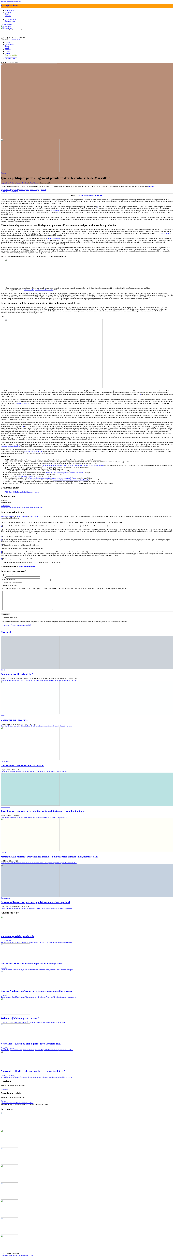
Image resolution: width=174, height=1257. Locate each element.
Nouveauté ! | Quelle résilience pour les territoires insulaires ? (33, 1071)
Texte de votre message (9, 585)
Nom (4, 577)
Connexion (5, 625)
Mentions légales (24, 1255)
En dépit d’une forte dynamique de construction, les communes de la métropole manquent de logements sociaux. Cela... (39, 863)
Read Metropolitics (11, 55)
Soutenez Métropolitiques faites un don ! (10, 6)
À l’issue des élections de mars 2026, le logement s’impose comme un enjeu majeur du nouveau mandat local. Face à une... (40, 680)
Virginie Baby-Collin (7, 183)
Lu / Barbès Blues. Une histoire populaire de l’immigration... (32, 963)
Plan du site (4, 1255)
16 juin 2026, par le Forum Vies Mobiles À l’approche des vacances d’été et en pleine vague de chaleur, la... (35, 1022)
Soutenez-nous (15, 39)
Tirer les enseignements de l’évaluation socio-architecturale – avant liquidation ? (42, 811)
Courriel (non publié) (9, 579)
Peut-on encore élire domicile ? (17, 674)
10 (23, 426)
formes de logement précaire (33, 451)
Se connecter (13, 1255)
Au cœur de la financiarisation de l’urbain (22, 765)
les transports (54, 210)
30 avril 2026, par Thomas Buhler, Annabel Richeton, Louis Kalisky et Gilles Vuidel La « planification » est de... (37, 1050)
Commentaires (5, 761)
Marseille (151, 186)
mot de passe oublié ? (24, 625)
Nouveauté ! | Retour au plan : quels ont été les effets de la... (31, 1043)
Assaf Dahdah (34, 183)
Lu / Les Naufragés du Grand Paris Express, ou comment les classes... (36, 991)
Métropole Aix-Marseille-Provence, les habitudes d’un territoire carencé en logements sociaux (49, 856)
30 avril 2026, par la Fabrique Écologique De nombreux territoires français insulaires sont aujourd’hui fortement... (37, 1077)
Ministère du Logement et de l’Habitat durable (38, 290)
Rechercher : (5, 62)
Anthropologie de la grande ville (17, 936)
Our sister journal (6, 24)
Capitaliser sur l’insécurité (14, 720)
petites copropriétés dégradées (10, 446)
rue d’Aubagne (34, 190)
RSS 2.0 (33, 1255)
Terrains (3, 173)
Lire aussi (6, 632)
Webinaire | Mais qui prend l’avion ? (20, 1018)
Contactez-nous (10, 59)
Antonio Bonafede (22, 183)
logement (15, 190)
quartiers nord (165, 233)
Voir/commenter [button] (26, 566)
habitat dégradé (24, 190)
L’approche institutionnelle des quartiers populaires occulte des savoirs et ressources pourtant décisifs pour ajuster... (37, 908)
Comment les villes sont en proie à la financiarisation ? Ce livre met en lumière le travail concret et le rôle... (34, 771)
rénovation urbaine (54, 238)
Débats (3, 670)
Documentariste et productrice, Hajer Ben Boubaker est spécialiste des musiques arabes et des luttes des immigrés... (37, 970)
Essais (3, 715)
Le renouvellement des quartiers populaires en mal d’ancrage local (35, 902)
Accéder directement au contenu (11, 2)
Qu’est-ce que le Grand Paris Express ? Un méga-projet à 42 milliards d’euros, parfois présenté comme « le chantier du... (39, 997)
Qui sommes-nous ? (11, 57)
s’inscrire (13, 625)
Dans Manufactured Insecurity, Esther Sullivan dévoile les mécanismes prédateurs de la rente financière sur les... (36, 726)
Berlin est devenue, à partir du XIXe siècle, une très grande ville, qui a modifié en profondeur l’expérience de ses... (37, 942)
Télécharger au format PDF (9, 191)
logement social (6, 190)
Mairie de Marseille (23, 403)
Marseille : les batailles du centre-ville (90, 195)
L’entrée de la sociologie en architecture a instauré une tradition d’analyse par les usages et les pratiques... (34, 817)
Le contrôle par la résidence (25, 476)
